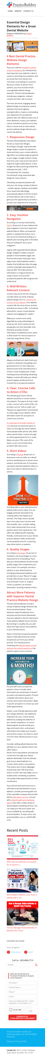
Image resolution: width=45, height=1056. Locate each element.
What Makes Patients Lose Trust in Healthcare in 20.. (22, 896)
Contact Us (28, 11)
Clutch (9, 225)
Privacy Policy (21, 1041)
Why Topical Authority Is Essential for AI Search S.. (21, 863)
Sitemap (10, 1041)
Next (30, 952)
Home (10, 11)
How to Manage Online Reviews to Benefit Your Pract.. (22, 929)
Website (18, 11)
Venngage (21, 553)
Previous (16, 952)
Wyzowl (20, 454)
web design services (20, 797)
